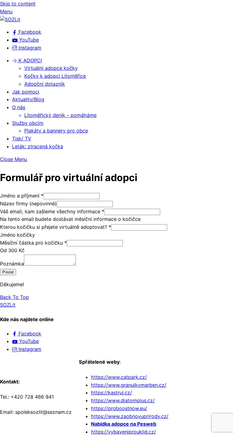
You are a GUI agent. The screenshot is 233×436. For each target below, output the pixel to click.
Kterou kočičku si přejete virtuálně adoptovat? (55, 227)
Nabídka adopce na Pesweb (123, 424)
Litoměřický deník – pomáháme (60, 115)
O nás (18, 107)
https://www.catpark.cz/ (119, 377)
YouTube (28, 341)
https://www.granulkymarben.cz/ (128, 385)
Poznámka (12, 264)
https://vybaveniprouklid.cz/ (123, 432)
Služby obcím (27, 123)
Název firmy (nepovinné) (28, 204)
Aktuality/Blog (28, 99)
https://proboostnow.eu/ (119, 408)
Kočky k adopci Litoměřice (55, 76)
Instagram (29, 349)
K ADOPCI (29, 60)
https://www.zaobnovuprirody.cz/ (129, 416)
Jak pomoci (25, 92)
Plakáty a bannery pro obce (56, 131)
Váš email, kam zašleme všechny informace (52, 211)
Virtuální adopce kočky (51, 68)
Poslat (8, 272)
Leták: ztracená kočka (37, 146)
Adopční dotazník (44, 84)
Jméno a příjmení (21, 196)
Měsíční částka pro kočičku (33, 243)
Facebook (29, 334)
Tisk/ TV (21, 139)
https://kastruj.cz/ (111, 393)
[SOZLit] (10, 19)
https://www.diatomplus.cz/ (123, 400)
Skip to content (17, 4)
